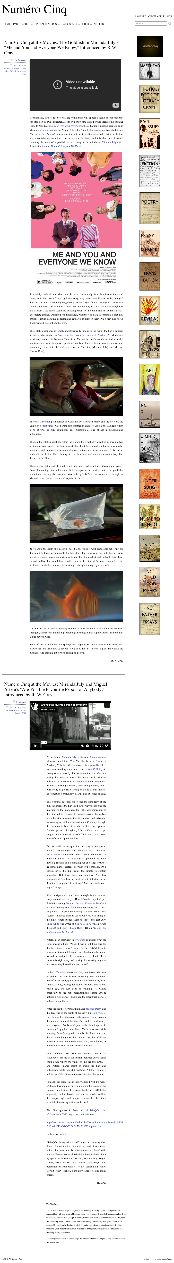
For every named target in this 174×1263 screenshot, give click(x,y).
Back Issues (69, 24)
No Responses (20, 60)
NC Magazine (16, 68)
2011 (12, 707)
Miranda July (109, 142)
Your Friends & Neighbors (68, 125)
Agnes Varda (89, 1016)
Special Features (46, 24)
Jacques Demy (94, 1008)
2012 (15, 65)
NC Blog (99, 24)
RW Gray (9, 710)
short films (47, 425)
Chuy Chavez (69, 927)
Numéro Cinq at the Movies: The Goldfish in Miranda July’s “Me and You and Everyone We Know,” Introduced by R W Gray (61, 47)
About (26, 24)
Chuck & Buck (83, 923)
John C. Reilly (95, 769)
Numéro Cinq (34, 9)
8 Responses (21, 702)
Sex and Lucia (48, 129)
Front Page (12, 24)
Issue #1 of (86, 1110)
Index (85, 24)
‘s (54, 1114)
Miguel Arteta (97, 756)
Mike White (53, 854)
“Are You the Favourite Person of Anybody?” (84, 334)
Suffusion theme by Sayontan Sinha (158, 1259)
